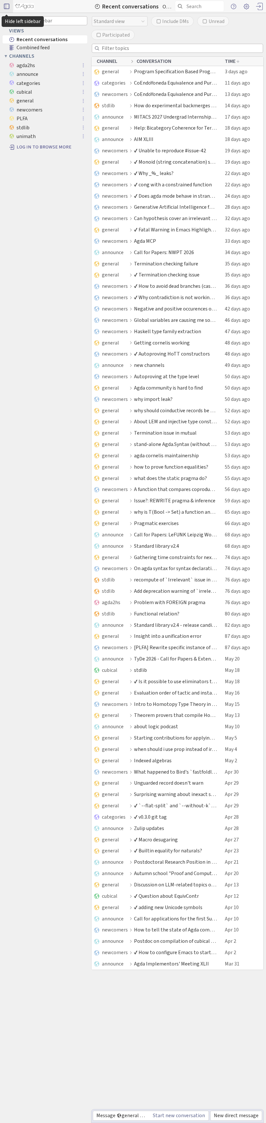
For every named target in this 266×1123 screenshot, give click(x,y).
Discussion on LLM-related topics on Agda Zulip (175, 884)
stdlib (108, 105)
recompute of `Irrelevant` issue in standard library (175, 579)
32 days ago (237, 218)
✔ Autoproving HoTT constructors (172, 353)
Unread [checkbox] (216, 21)
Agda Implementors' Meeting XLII (171, 963)
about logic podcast (156, 726)
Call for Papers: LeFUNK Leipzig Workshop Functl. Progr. (175, 534)
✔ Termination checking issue (167, 274)
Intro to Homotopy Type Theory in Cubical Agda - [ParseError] (175, 704)
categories (114, 82)
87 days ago (237, 636)
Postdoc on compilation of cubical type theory (175, 941)
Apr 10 (232, 907)
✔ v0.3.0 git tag (150, 816)
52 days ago (237, 410)
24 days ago (237, 196)
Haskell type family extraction (167, 331)
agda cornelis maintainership (166, 455)
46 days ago (237, 320)
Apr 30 (232, 771)
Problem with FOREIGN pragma (169, 602)
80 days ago (237, 613)
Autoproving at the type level (166, 376)
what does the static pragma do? (170, 478)
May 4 (231, 749)
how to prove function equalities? (171, 466)
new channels (149, 365)
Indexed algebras (153, 760)
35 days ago (237, 263)
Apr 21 (232, 862)
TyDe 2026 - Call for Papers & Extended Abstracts (175, 658)
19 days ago (237, 150)
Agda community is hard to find (168, 387)
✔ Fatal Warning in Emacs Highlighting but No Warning (175, 229)
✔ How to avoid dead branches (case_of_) (175, 286)
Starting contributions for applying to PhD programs (175, 737)
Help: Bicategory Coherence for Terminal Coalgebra (175, 127)
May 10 (232, 726)
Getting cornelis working (162, 342)
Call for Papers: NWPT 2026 (164, 252)
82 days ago (237, 625)
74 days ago (237, 557)
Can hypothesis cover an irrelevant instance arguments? (175, 218)
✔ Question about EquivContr (166, 896)
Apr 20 (232, 873)
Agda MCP (145, 241)
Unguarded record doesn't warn (168, 782)
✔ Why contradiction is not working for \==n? (175, 297)
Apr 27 (232, 839)
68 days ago (237, 534)
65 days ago (237, 512)
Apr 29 (232, 782)
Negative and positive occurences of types (175, 308)
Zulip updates (149, 828)
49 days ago (237, 365)
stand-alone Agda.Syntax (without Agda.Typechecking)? (175, 444)
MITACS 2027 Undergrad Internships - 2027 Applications (175, 116)
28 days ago (237, 207)
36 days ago (237, 286)
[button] (6, 6)
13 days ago (237, 94)
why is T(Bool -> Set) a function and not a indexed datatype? (175, 512)
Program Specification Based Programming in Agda (175, 71)
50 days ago (237, 376)
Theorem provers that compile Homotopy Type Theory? (175, 715)
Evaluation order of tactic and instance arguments (175, 692)
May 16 (232, 692)
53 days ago (237, 432)
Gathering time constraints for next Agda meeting (175, 557)
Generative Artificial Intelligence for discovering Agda (175, 207)
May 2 (231, 760)
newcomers (115, 94)
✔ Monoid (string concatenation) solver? (175, 161)
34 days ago (237, 252)
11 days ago (237, 82)
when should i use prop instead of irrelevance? (175, 749)
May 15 (232, 704)
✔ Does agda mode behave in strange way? (175, 196)
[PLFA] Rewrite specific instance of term (175, 647)
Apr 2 (230, 941)
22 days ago (237, 173)
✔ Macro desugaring (156, 839)
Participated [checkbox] (116, 34)
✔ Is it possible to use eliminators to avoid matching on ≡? (175, 681)
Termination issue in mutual (165, 432)
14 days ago (237, 105)
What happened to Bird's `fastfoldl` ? (175, 771)
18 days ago (237, 127)
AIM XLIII (143, 139)
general (110, 71)
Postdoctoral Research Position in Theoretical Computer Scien (175, 862)
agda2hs (111, 602)
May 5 (231, 737)
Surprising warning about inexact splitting (175, 794)
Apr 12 (232, 896)
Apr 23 (232, 850)
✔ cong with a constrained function (173, 184)
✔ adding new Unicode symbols (168, 907)
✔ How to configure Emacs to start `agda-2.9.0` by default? (175, 952)
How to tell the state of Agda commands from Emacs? (175, 929)
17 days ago (237, 116)
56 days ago (237, 489)
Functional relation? (156, 613)
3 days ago (236, 71)
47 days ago (237, 331)
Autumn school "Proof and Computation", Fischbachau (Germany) (175, 873)
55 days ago (237, 466)
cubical (109, 670)
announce (113, 116)
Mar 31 (232, 963)
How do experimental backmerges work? (175, 105)
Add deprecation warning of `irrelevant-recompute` (175, 591)
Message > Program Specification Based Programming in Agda (122, 1115)
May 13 (232, 715)
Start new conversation (179, 1115)
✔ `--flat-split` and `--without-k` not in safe (175, 805)
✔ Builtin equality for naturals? (168, 850)
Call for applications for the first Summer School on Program (175, 918)
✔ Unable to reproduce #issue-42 (170, 150)
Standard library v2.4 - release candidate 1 (175, 625)
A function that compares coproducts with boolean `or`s (175, 489)
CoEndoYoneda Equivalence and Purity (175, 82)
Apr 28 (232, 816)
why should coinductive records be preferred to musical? (175, 410)
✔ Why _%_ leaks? (154, 173)
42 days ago (237, 308)
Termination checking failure (166, 263)
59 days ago (237, 500)
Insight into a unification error (167, 636)
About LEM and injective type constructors (175, 421)
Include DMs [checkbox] (175, 21)
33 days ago (237, 241)
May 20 (232, 658)
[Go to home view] (24, 6)
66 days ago (237, 523)
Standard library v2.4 (156, 546)
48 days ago (237, 342)
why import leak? (153, 399)
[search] (199, 6)
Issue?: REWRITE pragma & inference (174, 500)
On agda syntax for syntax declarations (175, 568)
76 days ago (237, 579)
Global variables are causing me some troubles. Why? (175, 320)
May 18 (232, 670)
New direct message (236, 1115)
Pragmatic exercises (156, 523)
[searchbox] (201, 6)
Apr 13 (232, 884)
